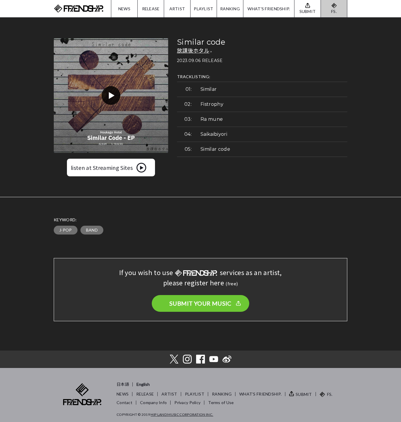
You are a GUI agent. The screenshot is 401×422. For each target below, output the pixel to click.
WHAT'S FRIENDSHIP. (268, 8)
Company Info (153, 402)
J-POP (65, 229)
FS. (334, 11)
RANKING (230, 8)
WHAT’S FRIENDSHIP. (260, 393)
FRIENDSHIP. (79, 8)
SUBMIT (304, 394)
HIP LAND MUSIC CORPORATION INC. (182, 414)
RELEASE (151, 8)
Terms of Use (221, 402)
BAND (92, 229)
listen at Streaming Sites (102, 167)
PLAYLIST (203, 8)
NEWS (124, 8)
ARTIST (177, 8)
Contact (124, 402)
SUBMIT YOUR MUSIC (200, 303)
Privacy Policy (187, 402)
